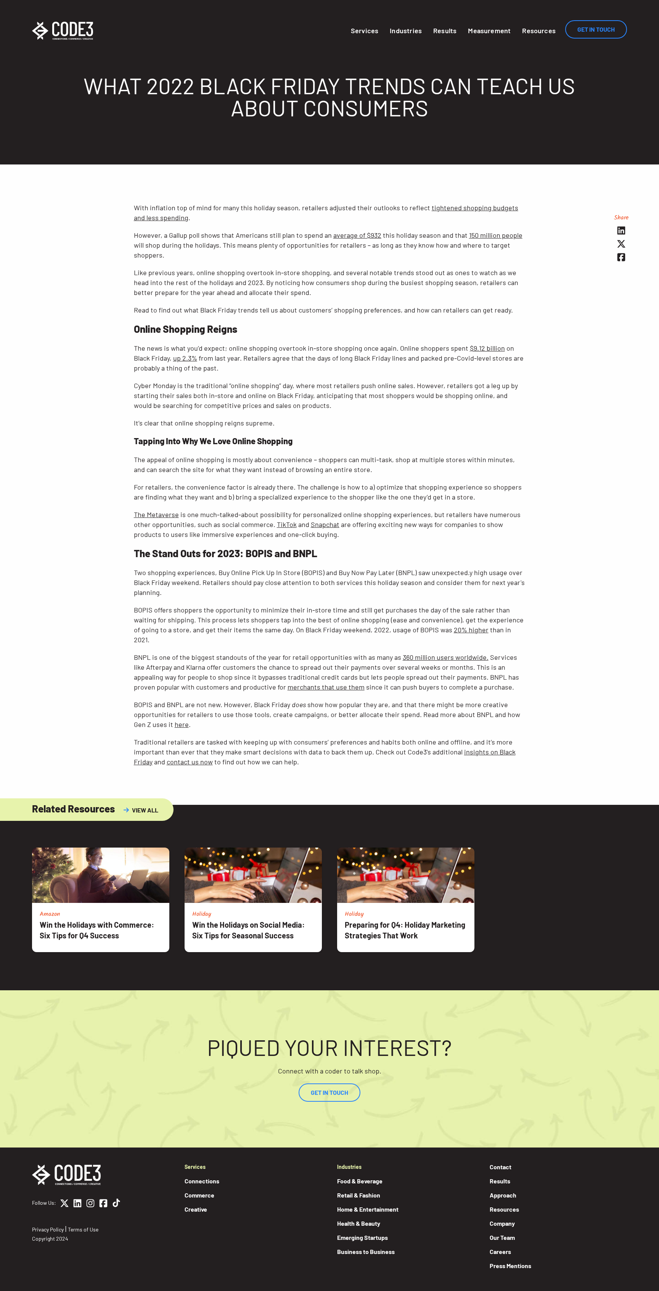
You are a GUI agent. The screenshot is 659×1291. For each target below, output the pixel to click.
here (182, 724)
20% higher (471, 629)
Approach (503, 1195)
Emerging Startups (362, 1237)
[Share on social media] (621, 230)
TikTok (287, 524)
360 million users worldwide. (446, 657)
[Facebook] (103, 1204)
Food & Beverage (360, 1181)
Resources (539, 30)
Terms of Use (83, 1229)
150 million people (495, 235)
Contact (500, 1166)
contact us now (190, 762)
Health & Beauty (358, 1223)
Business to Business (366, 1251)
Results (444, 30)
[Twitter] (64, 1204)
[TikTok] (116, 1204)
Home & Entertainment (368, 1209)
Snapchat (325, 524)
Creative (196, 1209)
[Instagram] (90, 1204)
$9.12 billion (487, 348)
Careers (500, 1251)
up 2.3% (185, 358)
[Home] (62, 31)
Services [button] (364, 30)
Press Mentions (510, 1265)
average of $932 (357, 235)
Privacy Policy (48, 1229)
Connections (202, 1181)
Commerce (199, 1195)
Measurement (489, 30)
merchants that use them (326, 687)
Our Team (502, 1237)
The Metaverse (156, 514)
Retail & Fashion (358, 1195)
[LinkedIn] (77, 1204)
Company (502, 1223)
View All (145, 810)
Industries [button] (406, 30)
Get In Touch (596, 29)
